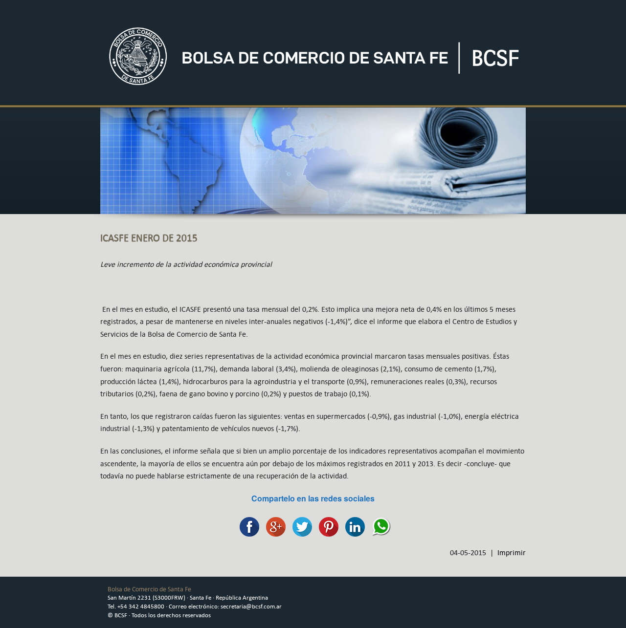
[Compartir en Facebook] (247, 525)
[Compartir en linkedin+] (352, 525)
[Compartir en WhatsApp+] (379, 525)
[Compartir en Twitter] (300, 525)
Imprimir (511, 552)
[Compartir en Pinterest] (326, 525)
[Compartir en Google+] (273, 525)
